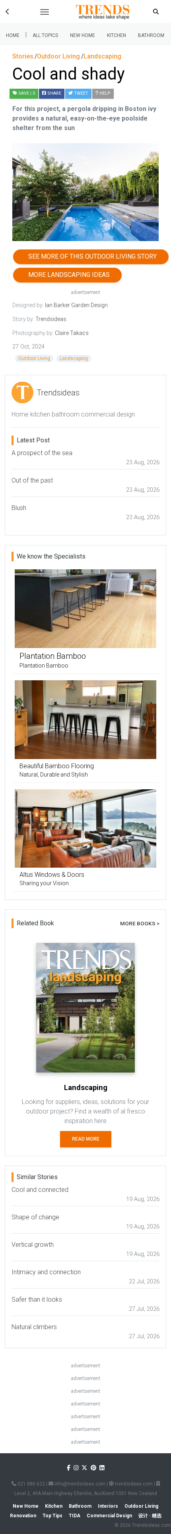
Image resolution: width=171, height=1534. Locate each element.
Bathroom (151, 35)
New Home (82, 35)
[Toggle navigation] (44, 12)
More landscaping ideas (67, 274)
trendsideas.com (133, 1484)
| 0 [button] (26, 93)
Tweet (80, 93)
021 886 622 (30, 1484)
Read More (85, 1139)
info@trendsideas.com (79, 1484)
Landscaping (74, 358)
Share (53, 93)
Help (104, 93)
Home (12, 35)
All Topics (45, 35)
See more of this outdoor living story (91, 256)
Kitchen (116, 35)
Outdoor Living (34, 358)
